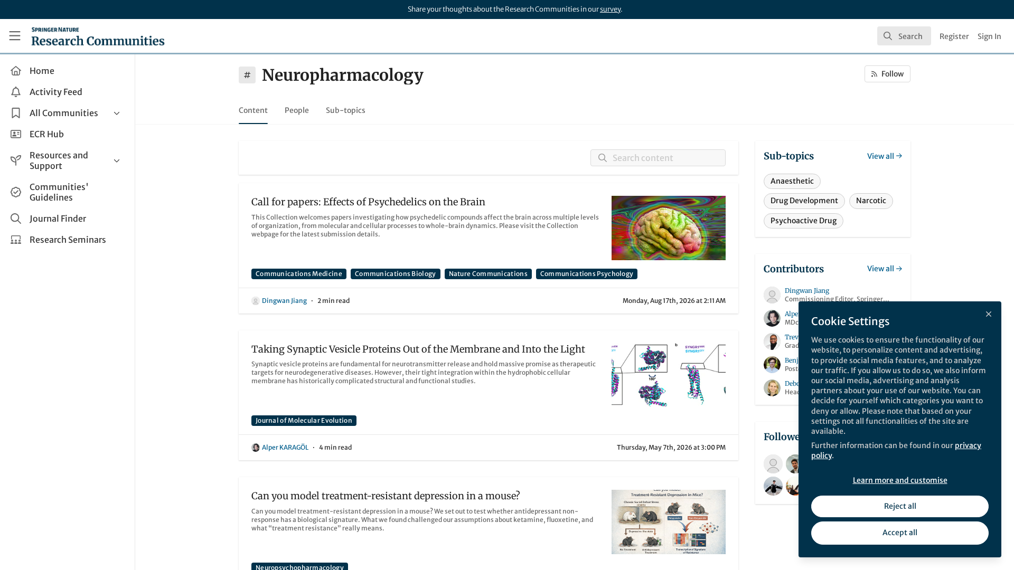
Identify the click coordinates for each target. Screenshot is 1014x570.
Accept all (899, 532)
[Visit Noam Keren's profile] (773, 463)
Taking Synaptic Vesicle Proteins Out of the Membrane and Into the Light (418, 349)
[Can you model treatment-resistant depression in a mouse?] (669, 522)
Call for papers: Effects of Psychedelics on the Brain (368, 202)
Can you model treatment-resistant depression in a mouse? (385, 496)
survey (610, 9)
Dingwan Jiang (284, 301)
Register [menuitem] (954, 36)
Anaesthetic (792, 181)
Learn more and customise (900, 480)
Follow (892, 74)
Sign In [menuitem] (989, 36)
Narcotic (871, 200)
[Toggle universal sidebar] (15, 36)
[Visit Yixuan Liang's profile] (773, 486)
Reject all (900, 506)
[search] (904, 35)
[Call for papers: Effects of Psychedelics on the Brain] (669, 228)
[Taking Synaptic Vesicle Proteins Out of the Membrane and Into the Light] (669, 375)
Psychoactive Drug (804, 220)
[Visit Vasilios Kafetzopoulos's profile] (795, 486)
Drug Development (804, 200)
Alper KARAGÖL (285, 447)
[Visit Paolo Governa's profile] (795, 463)
